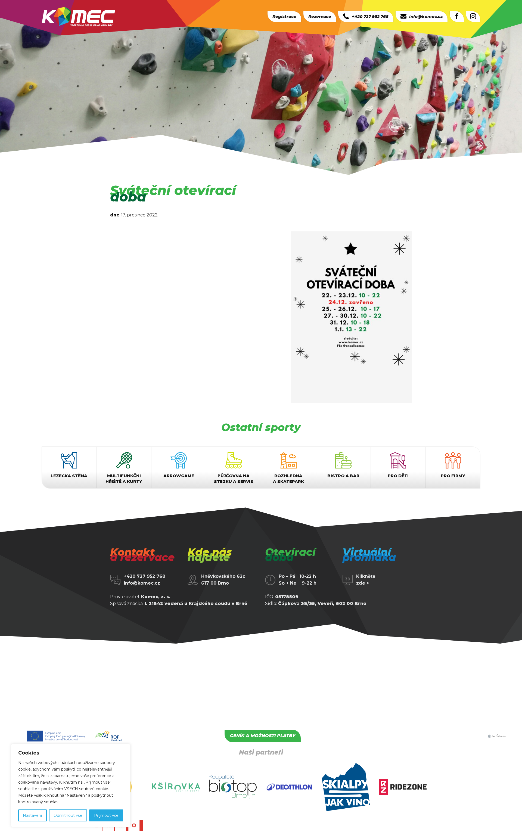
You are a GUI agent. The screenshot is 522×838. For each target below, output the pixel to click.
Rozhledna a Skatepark (288, 478)
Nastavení (32, 815)
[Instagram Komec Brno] (473, 16)
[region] (70, 785)
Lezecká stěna (69, 475)
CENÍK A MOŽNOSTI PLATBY (262, 735)
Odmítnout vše (68, 815)
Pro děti (398, 475)
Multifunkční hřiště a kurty (123, 478)
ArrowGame (178, 475)
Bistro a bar (343, 475)
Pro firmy (453, 475)
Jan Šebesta (498, 736)
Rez (319, 16)
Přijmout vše (106, 815)
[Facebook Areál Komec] (457, 16)
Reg (284, 16)
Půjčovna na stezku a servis (233, 478)
